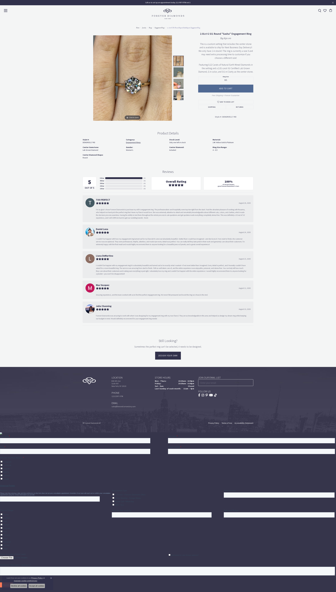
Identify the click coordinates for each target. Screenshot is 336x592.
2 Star (102, 186)
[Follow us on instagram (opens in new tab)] (202, 395)
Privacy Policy (213, 423)
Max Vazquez (102, 285)
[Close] (332, 2)
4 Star (102, 181)
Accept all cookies (36, 586)
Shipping (212, 107)
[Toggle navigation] (6, 10)
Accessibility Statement (244, 423)
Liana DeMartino (104, 255)
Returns (239, 107)
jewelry (144, 28)
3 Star (102, 183)
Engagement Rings (159, 28)
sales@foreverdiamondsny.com (124, 406)
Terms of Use (227, 423)
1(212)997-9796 (117, 396)
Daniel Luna (102, 229)
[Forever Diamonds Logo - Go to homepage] (168, 14)
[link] (319, 10)
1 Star (102, 189)
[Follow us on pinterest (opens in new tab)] (207, 395)
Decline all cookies (18, 586)
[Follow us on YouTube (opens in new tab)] (211, 395)
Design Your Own (168, 355)
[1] (251, 382)
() (144, 178)
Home (137, 28)
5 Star (102, 178)
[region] (132, 78)
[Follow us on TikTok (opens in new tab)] (215, 395)
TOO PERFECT (103, 199)
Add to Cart (225, 88)
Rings (150, 28)
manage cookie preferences (25, 581)
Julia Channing (103, 306)
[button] (325, 10)
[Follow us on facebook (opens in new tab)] (199, 395)
